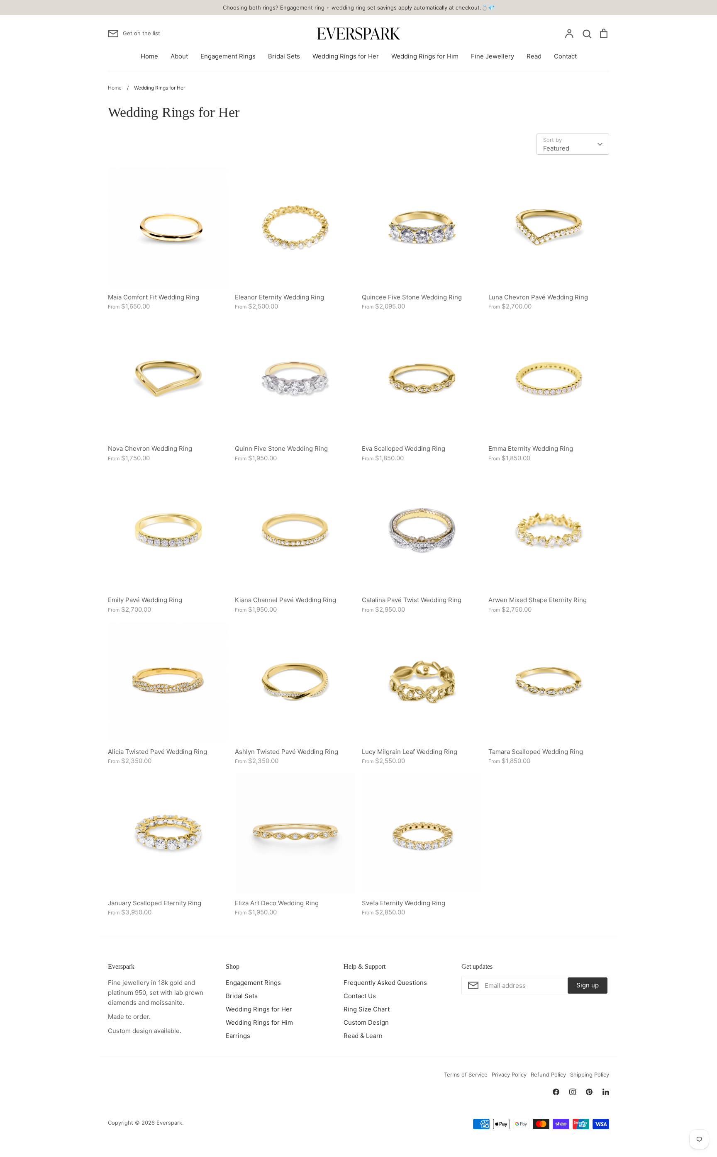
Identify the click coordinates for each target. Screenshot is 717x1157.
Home (149, 56)
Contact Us (360, 996)
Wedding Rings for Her (345, 56)
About (179, 56)
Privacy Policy (509, 1074)
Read (534, 56)
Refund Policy (548, 1074)
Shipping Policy (589, 1074)
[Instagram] (572, 1092)
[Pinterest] (589, 1092)
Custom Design (366, 1022)
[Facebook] (556, 1092)
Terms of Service (466, 1074)
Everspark (169, 1122)
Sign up (587, 985)
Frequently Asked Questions (385, 983)
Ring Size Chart (367, 1009)
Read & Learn (363, 1036)
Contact (565, 56)
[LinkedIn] (606, 1092)
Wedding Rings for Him (424, 56)
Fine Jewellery (492, 56)
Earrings (238, 1036)
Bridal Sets (284, 56)
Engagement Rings (228, 56)
